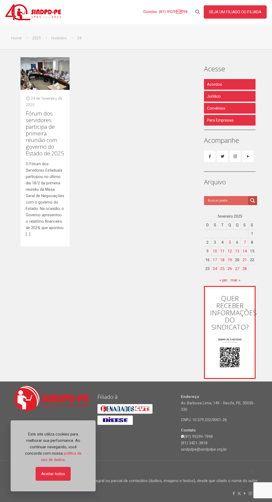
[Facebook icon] (234, 493)
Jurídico (214, 96)
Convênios (216, 108)
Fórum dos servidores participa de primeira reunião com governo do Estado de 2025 (45, 133)
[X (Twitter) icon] (239, 493)
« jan (223, 280)
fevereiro (59, 38)
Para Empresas (220, 120)
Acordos (214, 84)
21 (245, 260)
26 (230, 268)
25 (222, 268)
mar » (235, 280)
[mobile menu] (179, 11)
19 (230, 260)
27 (237, 268)
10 (215, 251)
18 (222, 260)
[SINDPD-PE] (33, 12)
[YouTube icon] (245, 493)
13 (237, 251)
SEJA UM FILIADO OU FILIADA (235, 12)
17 (215, 260)
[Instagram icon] (250, 493)
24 (215, 268)
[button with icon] (209, 156)
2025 (36, 38)
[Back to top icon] (252, 472)
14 (245, 251)
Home (16, 38)
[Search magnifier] (252, 200)
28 (245, 268)
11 (222, 251)
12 (230, 251)
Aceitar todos (53, 473)
